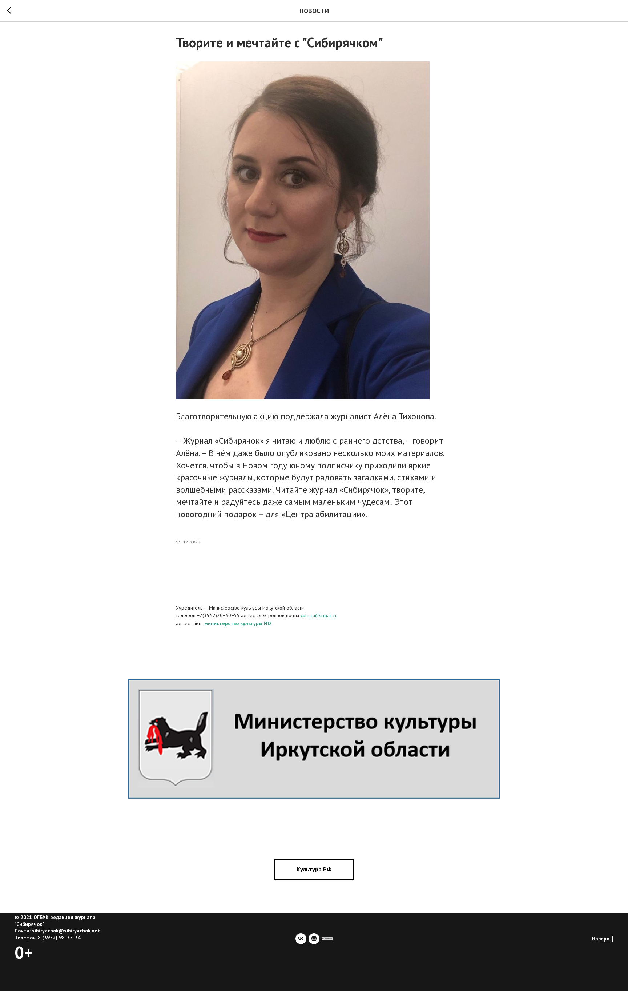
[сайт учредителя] (327, 938)
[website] (314, 938)
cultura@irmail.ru (319, 615)
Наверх (600, 938)
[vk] (300, 938)
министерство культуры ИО (237, 623)
